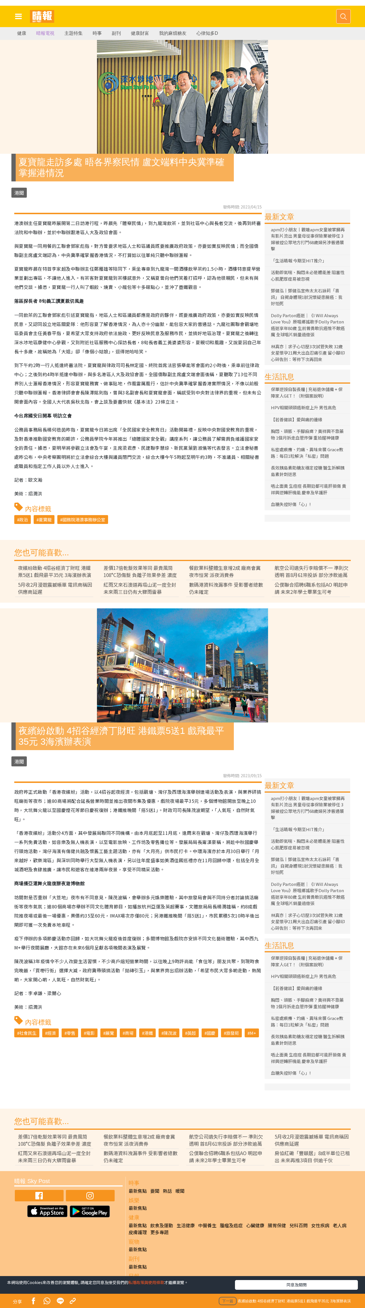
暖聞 (179, 1190)
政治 (23, 520)
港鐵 (148, 1033)
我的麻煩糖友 (172, 33)
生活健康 (186, 1225)
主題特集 (73, 33)
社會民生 (27, 1033)
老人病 (339, 1225)
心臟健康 (255, 1225)
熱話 (167, 1190)
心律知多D (207, 33)
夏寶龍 (45, 520)
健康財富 (140, 33)
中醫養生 (207, 1225)
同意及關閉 (297, 1284)
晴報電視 (45, 33)
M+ (253, 1033)
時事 (97, 33)
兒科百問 (298, 1225)
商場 (129, 1033)
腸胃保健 (277, 1225)
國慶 (211, 1033)
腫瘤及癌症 (231, 1225)
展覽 (110, 1033)
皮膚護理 (138, 1232)
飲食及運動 (161, 1225)
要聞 (154, 1190)
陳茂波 (170, 1033)
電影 (90, 1033)
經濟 (51, 1033)
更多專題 (159, 1232)
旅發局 (232, 1033)
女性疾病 (320, 1225)
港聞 (19, 192)
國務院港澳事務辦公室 (83, 520)
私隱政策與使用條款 (146, 1282)
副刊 (116, 33)
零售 (71, 1033)
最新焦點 (138, 1190)
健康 (21, 33)
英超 (191, 1033)
